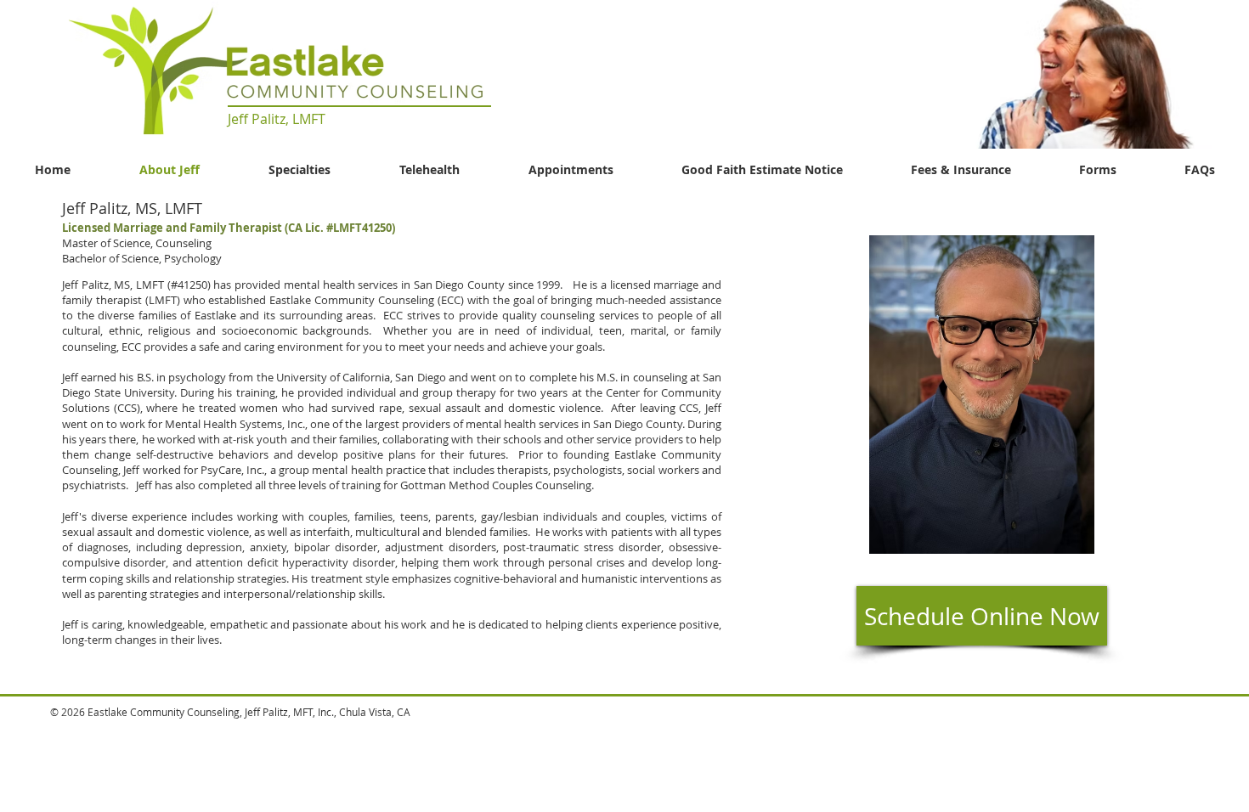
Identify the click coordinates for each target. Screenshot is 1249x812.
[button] (1050, 74)
